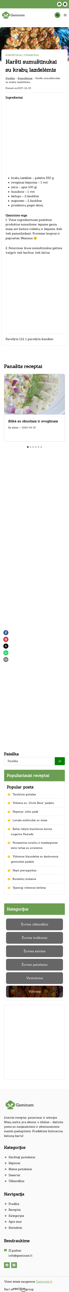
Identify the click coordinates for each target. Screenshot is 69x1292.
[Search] (60, 761)
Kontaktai (15, 1228)
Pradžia (10, 78)
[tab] (28, 447)
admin (15, 427)
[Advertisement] (34, 139)
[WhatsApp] (5, 652)
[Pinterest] (5, 639)
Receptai (15, 1210)
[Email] (5, 659)
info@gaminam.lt (20, 1255)
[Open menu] (65, 15)
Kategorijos (16, 1216)
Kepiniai (14, 1163)
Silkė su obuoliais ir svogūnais (33, 421)
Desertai (14, 1175)
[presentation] (34, 394)
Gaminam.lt (44, 1281)
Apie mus (15, 1222)
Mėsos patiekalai (20, 1169)
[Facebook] (59, 4)
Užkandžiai (31, 55)
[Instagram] (65, 4)
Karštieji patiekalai (22, 1157)
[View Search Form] (57, 15)
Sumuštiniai (14, 55)
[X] (5, 646)
